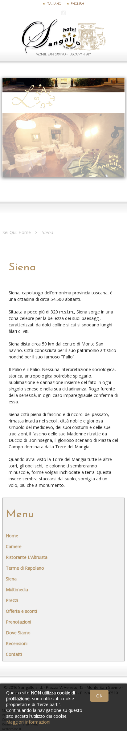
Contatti (14, 654)
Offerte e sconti (21, 611)
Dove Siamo (18, 633)
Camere (14, 546)
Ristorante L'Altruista (26, 557)
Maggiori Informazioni (28, 722)
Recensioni (16, 643)
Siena (11, 579)
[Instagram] (63, 13)
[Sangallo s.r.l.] (63, 54)
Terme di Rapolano (25, 568)
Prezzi (12, 600)
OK (99, 696)
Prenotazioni (18, 622)
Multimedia (17, 589)
